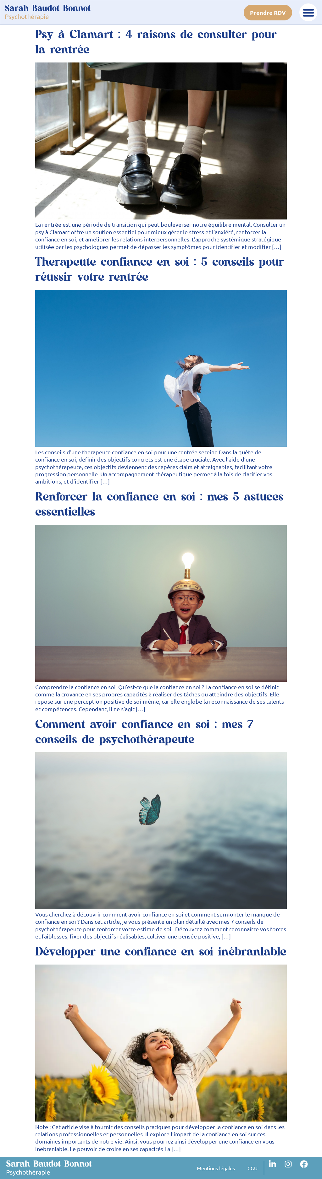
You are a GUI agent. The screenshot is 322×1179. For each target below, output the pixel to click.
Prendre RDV (268, 12)
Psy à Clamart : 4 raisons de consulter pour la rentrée (156, 42)
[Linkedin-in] (276, 1168)
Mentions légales (216, 1168)
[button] (308, 12)
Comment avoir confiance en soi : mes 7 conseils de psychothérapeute (144, 732)
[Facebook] (308, 1168)
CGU (252, 1168)
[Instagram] (292, 1168)
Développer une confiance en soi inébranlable (160, 952)
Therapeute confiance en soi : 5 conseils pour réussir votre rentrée (159, 269)
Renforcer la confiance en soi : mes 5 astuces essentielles (159, 504)
